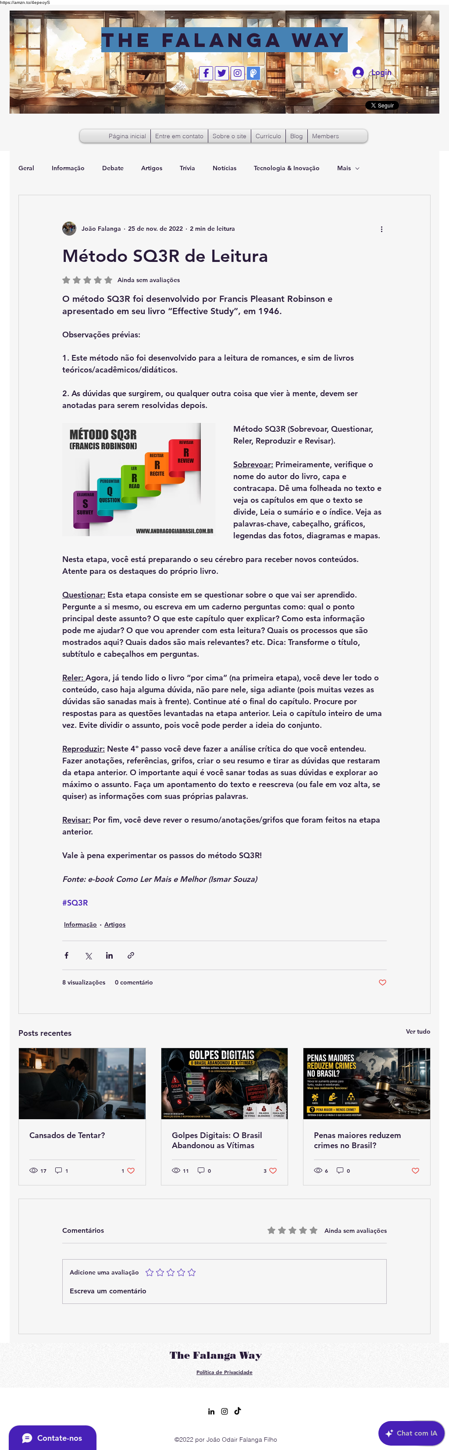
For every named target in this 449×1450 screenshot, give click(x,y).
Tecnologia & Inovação (287, 168)
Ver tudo (418, 1031)
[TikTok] (237, 1411)
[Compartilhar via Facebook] (66, 955)
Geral (26, 168)
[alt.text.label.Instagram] (224, 1411)
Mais (344, 168)
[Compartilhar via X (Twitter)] (88, 955)
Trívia (187, 168)
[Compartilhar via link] (131, 955)
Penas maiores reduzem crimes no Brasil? (357, 1140)
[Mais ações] (381, 228)
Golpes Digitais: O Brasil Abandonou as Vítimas (217, 1140)
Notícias (224, 168)
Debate (113, 168)
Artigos (151, 168)
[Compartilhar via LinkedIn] (109, 955)
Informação (68, 168)
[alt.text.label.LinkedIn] (211, 1411)
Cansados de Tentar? (67, 1135)
